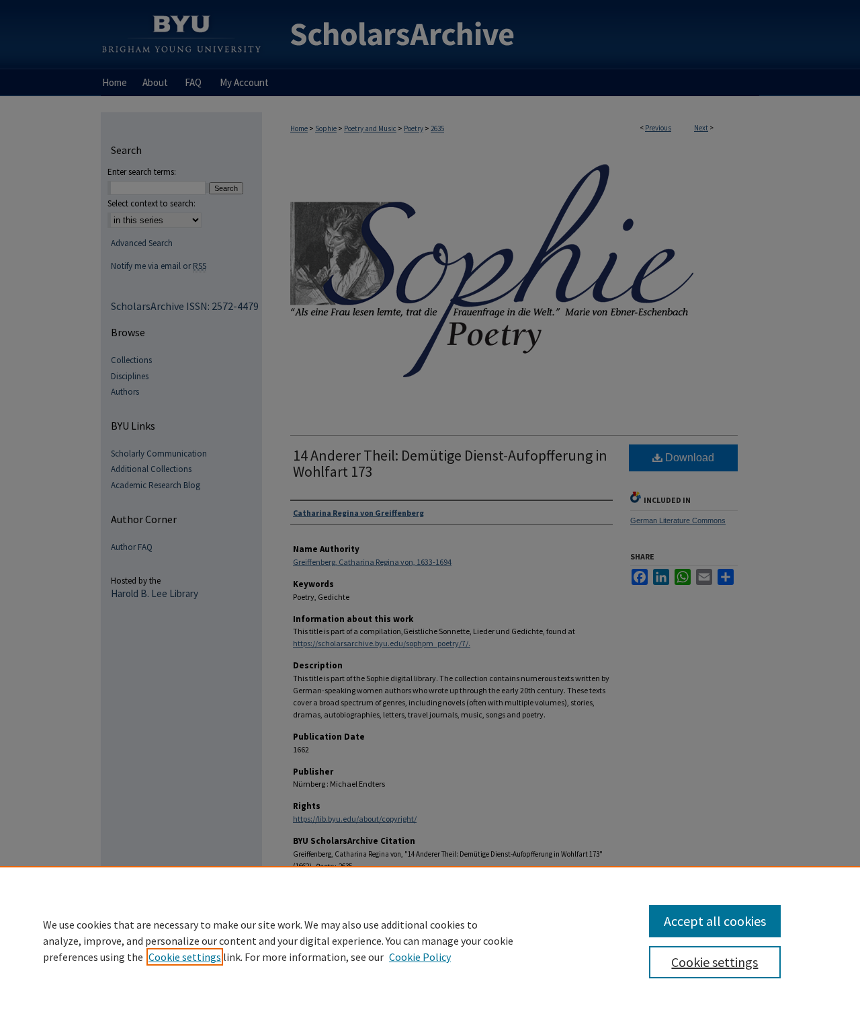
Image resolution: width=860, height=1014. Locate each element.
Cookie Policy (420, 957)
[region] (430, 940)
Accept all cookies (715, 920)
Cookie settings (184, 957)
